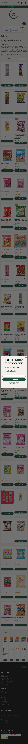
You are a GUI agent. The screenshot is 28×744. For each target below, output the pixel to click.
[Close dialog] (26, 357)
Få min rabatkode (14, 379)
